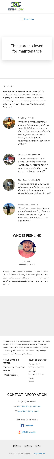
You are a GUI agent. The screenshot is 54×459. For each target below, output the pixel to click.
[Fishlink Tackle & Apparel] (16, 6)
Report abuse (39, 454)
